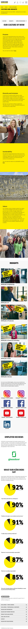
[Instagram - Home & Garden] (7, 393)
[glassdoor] (14, 456)
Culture (4, 21)
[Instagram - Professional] (21, 393)
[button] (26, 21)
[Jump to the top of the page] (24, 626)
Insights (11, 21)
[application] (14, 275)
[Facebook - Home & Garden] (7, 403)
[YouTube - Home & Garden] (7, 413)
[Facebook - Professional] (21, 403)
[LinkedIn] (7, 424)
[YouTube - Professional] (21, 413)
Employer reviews (20, 21)
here (15, 50)
